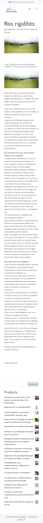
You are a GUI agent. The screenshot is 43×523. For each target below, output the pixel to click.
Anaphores (11, 29)
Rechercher (33, 384)
